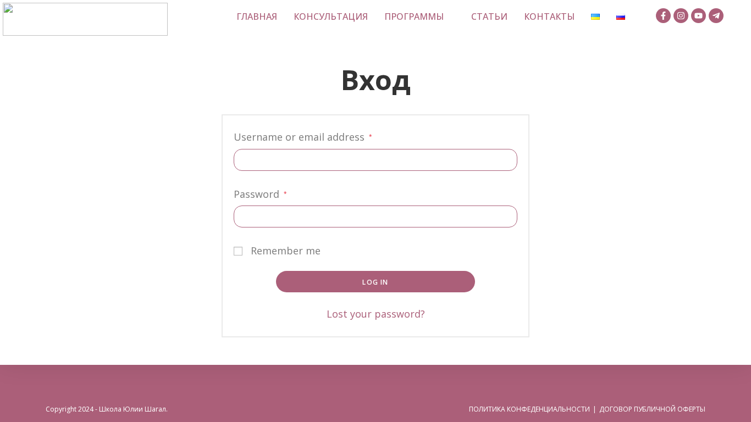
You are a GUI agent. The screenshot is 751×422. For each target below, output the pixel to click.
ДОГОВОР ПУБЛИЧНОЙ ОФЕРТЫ (652, 409)
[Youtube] (698, 15)
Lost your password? (376, 313)
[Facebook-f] (663, 15)
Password (260, 193)
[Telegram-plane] (716, 15)
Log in (375, 282)
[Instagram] (680, 15)
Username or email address (303, 135)
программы (414, 16)
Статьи (489, 16)
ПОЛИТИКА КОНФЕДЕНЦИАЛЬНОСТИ (529, 409)
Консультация (331, 16)
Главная (256, 16)
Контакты (549, 16)
